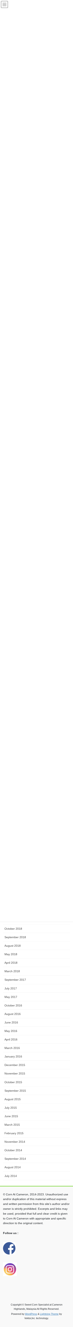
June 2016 (11, 1022)
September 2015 (15, 1090)
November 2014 (14, 1141)
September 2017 (15, 979)
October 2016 (13, 1005)
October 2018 (13, 928)
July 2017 (10, 988)
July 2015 (10, 1107)
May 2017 (10, 997)
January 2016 (13, 1056)
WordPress (31, 1314)
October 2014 (13, 1150)
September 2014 (15, 1158)
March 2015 (12, 1124)
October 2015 (13, 1082)
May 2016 (10, 1031)
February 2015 (14, 1133)
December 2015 (14, 1065)
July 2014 (10, 1176)
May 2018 (10, 954)
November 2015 (14, 1073)
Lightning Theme (49, 1314)
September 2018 (15, 937)
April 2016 (10, 1039)
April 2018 (10, 962)
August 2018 (12, 945)
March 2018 (12, 971)
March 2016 (12, 1048)
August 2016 (12, 1014)
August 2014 (12, 1167)
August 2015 (12, 1099)
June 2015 (11, 1116)
